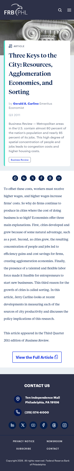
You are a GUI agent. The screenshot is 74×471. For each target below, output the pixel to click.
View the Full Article (34, 357)
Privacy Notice (24, 441)
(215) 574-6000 (37, 412)
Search (60, 10)
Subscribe (23, 448)
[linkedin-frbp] (12, 425)
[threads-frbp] (54, 425)
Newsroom (54, 441)
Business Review (20, 159)
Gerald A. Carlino (26, 103)
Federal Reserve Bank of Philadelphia (16, 10)
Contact (53, 448)
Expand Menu (69, 10)
